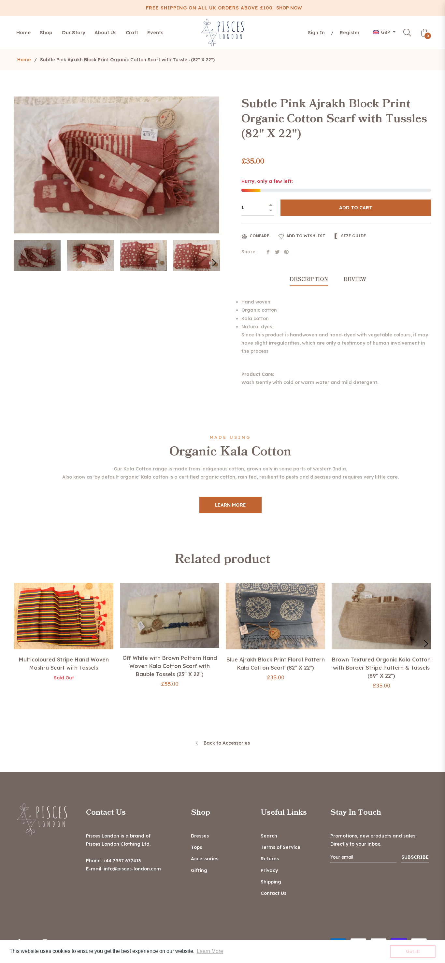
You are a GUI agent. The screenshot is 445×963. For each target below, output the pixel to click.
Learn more (230, 505)
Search (269, 836)
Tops (196, 847)
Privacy (269, 870)
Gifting (199, 870)
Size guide (353, 235)
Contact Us (273, 893)
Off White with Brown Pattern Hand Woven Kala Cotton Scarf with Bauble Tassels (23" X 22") (169, 666)
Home (24, 60)
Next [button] (214, 263)
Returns (270, 859)
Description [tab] (309, 279)
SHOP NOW (289, 8)
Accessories (204, 859)
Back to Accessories (226, 743)
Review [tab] (355, 279)
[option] (64, 639)
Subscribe (415, 857)
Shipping (271, 882)
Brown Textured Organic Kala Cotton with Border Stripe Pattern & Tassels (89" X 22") (381, 667)
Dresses (200, 836)
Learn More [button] (210, 951)
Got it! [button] (413, 951)
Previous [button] (18, 643)
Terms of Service (280, 847)
